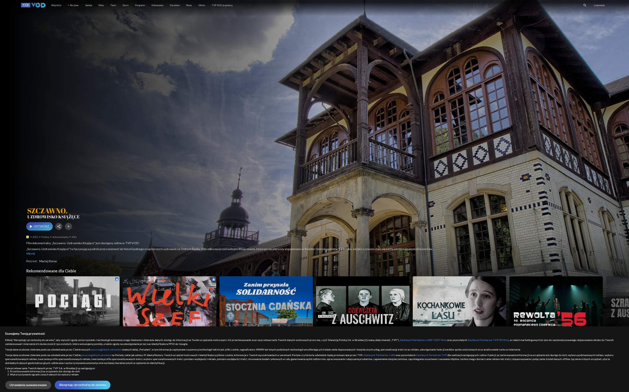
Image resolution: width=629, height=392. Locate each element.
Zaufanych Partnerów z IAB (379, 355)
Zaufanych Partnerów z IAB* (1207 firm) (423, 339)
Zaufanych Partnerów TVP (431, 355)
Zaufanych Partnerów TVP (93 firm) (488, 339)
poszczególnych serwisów (106, 349)
